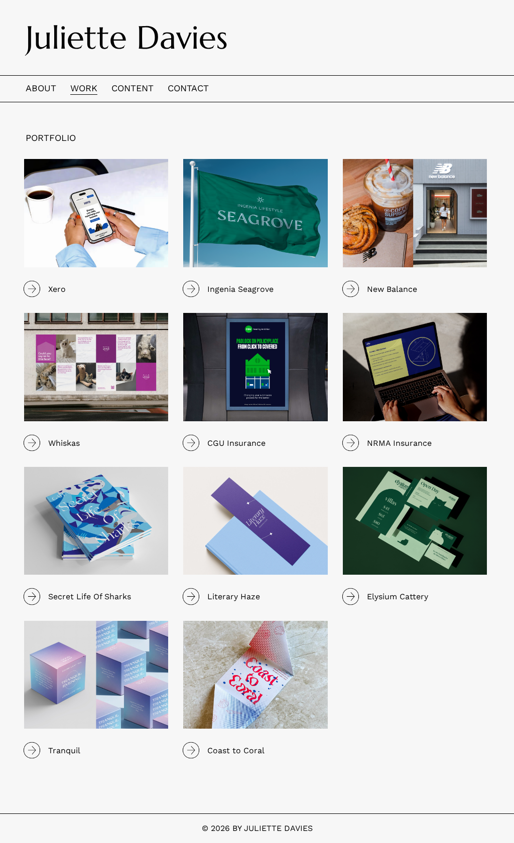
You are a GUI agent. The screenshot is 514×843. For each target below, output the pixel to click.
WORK (83, 88)
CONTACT (188, 88)
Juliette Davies (127, 37)
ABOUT (41, 88)
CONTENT (132, 88)
